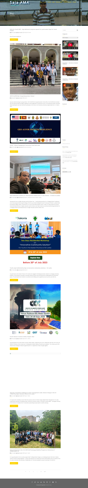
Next (45, 471)
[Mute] (74, 48)
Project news (38, 197)
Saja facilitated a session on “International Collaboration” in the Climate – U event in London (69, 156)
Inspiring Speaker (15, 5)
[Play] (64, 48)
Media (29, 338)
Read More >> (14, 39)
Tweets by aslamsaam (66, 143)
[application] (70, 44)
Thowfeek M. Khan (48, 484)
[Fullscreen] (76, 48)
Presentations (27, 32)
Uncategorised (27, 147)
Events (25, 98)
